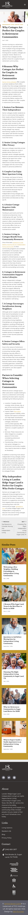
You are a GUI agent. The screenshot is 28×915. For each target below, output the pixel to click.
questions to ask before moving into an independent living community (13, 244)
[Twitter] (9, 777)
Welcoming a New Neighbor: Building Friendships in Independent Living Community (11, 571)
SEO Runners (18, 912)
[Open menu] (24, 4)
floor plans (17, 411)
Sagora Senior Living (12, 904)
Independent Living (8, 24)
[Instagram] (14, 777)
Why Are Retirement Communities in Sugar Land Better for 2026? (11, 709)
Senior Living (19, 24)
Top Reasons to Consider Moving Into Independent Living (7, 527)
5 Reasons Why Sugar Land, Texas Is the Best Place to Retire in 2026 (13, 606)
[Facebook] (3, 777)
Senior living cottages (9, 82)
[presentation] (14, 556)
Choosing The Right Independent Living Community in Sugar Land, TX (21, 528)
